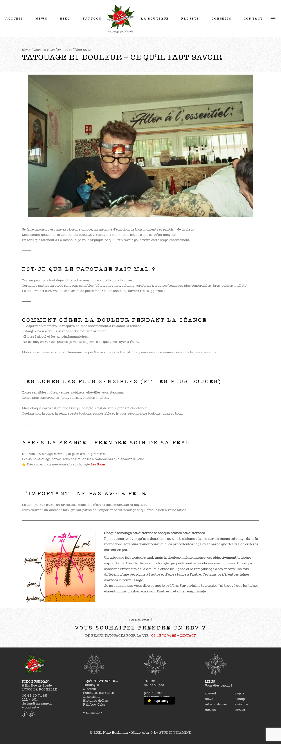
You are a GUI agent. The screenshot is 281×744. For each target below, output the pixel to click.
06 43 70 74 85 (163, 636)
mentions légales (157, 697)
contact (239, 710)
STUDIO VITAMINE (175, 733)
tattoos (210, 710)
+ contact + (30, 707)
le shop (239, 699)
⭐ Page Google (159, 701)
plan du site (153, 693)
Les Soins (98, 464)
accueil (210, 693)
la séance (241, 704)
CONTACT (188, 636)
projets (239, 693)
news (209, 699)
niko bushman (216, 704)
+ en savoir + (93, 712)
